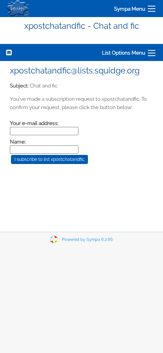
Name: (18, 142)
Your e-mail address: (34, 123)
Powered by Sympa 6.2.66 (87, 239)
